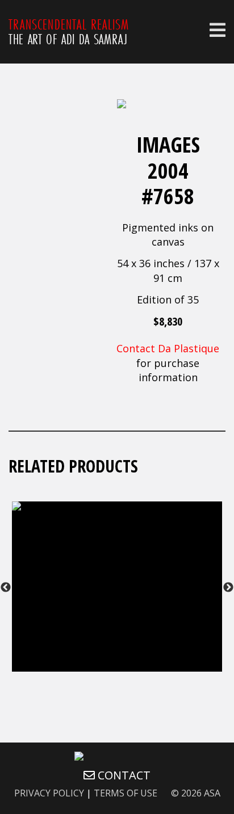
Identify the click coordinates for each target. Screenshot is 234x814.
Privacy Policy (49, 793)
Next (228, 587)
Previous (5, 587)
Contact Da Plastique (167, 348)
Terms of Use (125, 793)
